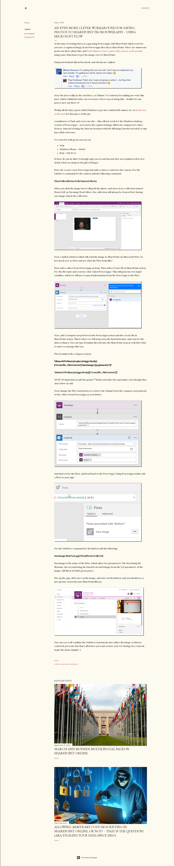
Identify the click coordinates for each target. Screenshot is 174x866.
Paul (107, 95)
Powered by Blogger (89, 857)
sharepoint (29, 37)
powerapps (29, 33)
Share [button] (27, 22)
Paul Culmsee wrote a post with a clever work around (114, 51)
